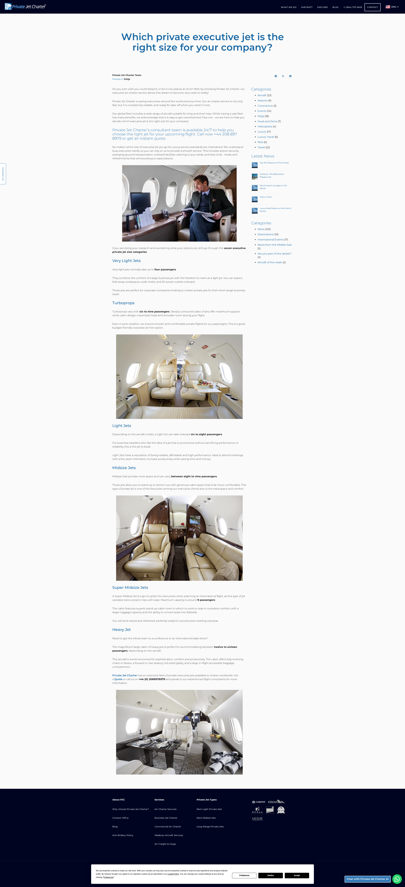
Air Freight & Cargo (165, 844)
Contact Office (120, 817)
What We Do (288, 7)
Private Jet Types (207, 799)
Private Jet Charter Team (126, 75)
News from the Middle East (275, 244)
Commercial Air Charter (168, 826)
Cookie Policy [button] (173, 874)
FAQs (127, 79)
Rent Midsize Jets (206, 817)
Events (262, 110)
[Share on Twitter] (283, 76)
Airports (263, 100)
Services (159, 799)
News (261, 229)
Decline (271, 875)
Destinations (266, 234)
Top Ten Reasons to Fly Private (274, 163)
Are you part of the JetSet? (274, 253)
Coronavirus (265, 105)
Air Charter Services (166, 809)
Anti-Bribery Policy (122, 835)
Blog (336, 7)
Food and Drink (267, 121)
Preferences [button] (108, 877)
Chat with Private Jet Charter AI (368, 879)
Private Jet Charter (129, 130)
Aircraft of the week (270, 262)
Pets (260, 142)
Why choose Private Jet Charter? (130, 809)
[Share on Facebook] (275, 76)
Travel (261, 147)
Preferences (244, 875)
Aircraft (307, 7)
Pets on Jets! (266, 197)
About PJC (118, 799)
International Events (271, 239)
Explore (322, 7)
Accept (297, 875)
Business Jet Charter (166, 817)
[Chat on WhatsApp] (397, 879)
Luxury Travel (266, 136)
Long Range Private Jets (210, 826)
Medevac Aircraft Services (169, 835)
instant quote (152, 138)
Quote (118, 679)
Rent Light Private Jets (209, 809)
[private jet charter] (25, 7)
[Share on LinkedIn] (290, 76)
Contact (372, 7)
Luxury (262, 131)
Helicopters (265, 126)
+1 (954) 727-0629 (352, 7)
